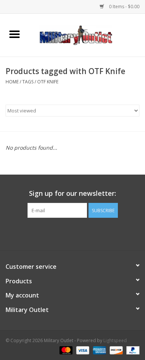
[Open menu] (14, 33)
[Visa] (82, 350)
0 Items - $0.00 (123, 6)
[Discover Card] (115, 350)
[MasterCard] (65, 350)
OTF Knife (47, 82)
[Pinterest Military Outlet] (86, 233)
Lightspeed (115, 340)
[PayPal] (131, 350)
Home (12, 82)
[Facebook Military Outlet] (59, 233)
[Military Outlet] (87, 34)
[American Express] (98, 350)
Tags (27, 82)
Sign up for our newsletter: (72, 193)
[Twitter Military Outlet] (72, 233)
